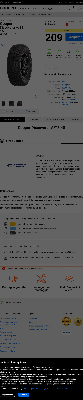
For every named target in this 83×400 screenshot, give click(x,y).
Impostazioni (7, 395)
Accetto (24, 395)
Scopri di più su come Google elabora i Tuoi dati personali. (46, 389)
